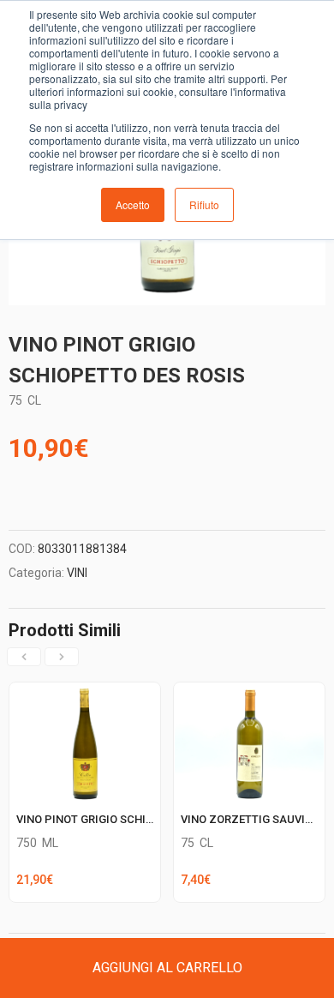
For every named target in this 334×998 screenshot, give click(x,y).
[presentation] (24, 656)
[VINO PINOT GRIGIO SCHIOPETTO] (84, 693)
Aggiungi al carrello (167, 967)
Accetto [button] (133, 204)
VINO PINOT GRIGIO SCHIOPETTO (102, 819)
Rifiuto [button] (204, 204)
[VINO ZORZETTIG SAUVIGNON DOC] (249, 693)
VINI (77, 573)
